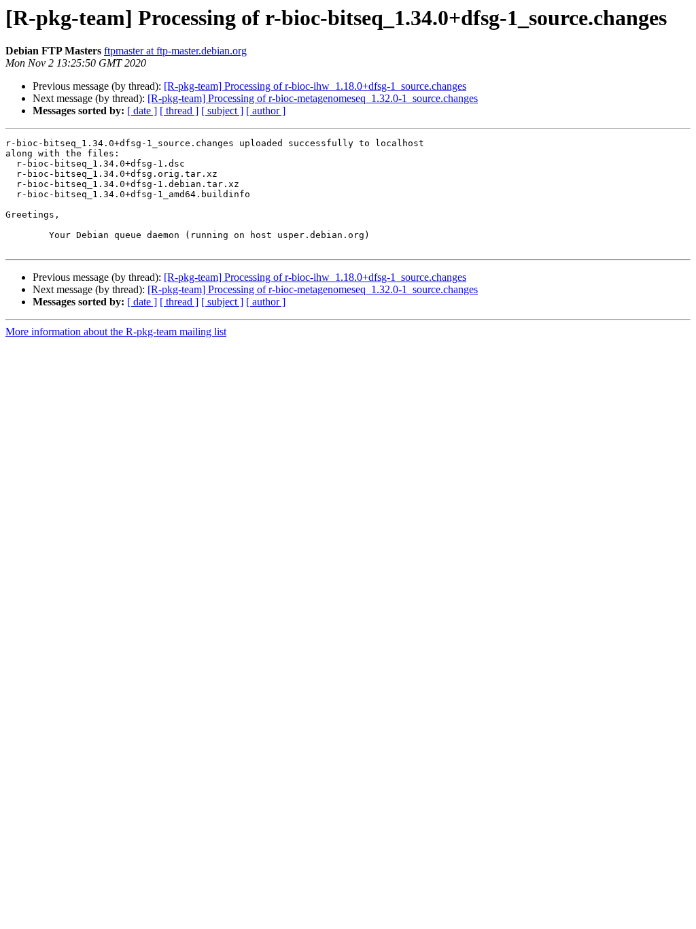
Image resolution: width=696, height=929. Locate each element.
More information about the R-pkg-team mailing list (115, 331)
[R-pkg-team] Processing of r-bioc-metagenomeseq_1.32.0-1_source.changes (312, 98)
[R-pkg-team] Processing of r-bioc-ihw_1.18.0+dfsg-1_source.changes (315, 86)
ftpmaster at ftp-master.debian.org (175, 50)
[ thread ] (179, 110)
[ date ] (142, 110)
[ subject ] (222, 110)
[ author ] (265, 110)
